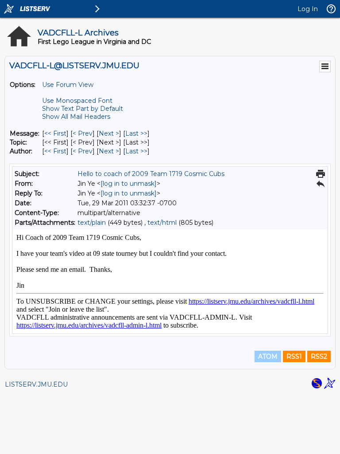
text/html (162, 223)
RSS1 (294, 356)
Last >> (136, 133)
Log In (308, 9)
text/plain (91, 223)
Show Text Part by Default (82, 109)
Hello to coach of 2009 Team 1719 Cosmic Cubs (150, 174)
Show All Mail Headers (76, 117)
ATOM (268, 356)
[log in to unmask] (128, 184)
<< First (55, 133)
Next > (109, 133)
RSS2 (319, 356)
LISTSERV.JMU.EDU (36, 384)
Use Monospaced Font (77, 101)
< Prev (83, 133)
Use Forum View (67, 85)
